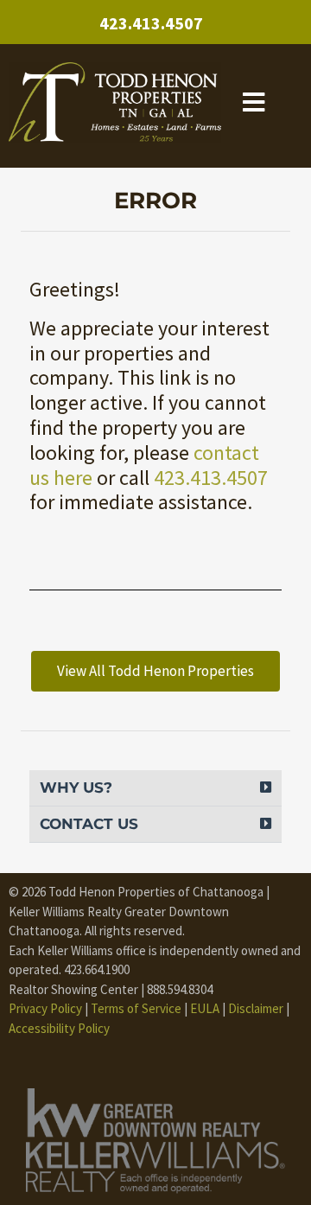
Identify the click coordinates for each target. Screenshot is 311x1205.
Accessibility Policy (59, 1028)
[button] (155, 788)
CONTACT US (89, 823)
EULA (204, 1008)
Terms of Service (136, 1008)
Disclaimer (255, 1008)
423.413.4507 (151, 23)
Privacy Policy (45, 1008)
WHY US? (76, 787)
